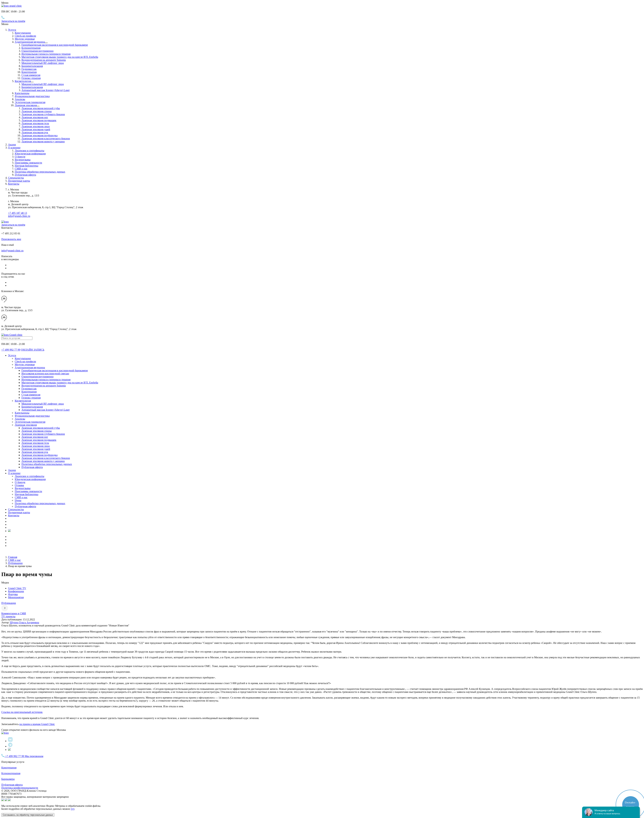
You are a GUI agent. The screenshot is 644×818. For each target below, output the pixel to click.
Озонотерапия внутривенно (37, 50)
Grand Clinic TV (17, 588)
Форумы (13, 594)
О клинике (14, 473)
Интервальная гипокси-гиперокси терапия (45, 54)
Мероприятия (16, 597)
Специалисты (16, 177)
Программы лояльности (28, 162)
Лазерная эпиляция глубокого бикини (43, 114)
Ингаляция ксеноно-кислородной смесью (45, 373)
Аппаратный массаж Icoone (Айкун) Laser (45, 90)
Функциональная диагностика (32, 96)
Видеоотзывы (23, 159)
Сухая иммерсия (30, 75)
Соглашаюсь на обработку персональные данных (28, 815)
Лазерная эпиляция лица (35, 126)
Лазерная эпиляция (26, 105)
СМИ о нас (21, 168)
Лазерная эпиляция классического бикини (45, 138)
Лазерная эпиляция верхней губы (40, 108)
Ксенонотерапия (30, 47)
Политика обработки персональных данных (40, 171)
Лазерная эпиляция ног (34, 117)
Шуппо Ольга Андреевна (24, 622)
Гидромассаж (29, 69)
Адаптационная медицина (30, 41)
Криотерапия (29, 72)
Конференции (16, 591)
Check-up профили (25, 35)
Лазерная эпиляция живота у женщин (43, 141)
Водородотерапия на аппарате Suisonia (43, 60)
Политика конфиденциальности (19, 787)
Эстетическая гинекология (30, 102)
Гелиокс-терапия (31, 78)
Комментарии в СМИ (13, 613)
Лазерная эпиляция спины (36, 111)
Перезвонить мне (11, 239)
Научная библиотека (26, 165)
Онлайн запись (32, 349)
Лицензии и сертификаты (29, 150)
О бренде (20, 156)
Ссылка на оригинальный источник (22, 712)
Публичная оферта (25, 174)
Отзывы (19, 485)
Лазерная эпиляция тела (35, 123)
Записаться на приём (13, 21)
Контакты (13, 183)
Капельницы (22, 93)
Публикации (8, 603)
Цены (18, 500)
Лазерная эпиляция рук (34, 132)
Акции (12, 144)
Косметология (23, 81)
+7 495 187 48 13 (17, 213)
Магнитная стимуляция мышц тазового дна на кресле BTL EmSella (59, 57)
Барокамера (8, 779)
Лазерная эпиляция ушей (35, 129)
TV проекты (8, 616)
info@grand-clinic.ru (19, 216)
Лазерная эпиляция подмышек (38, 120)
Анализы (20, 99)
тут (72, 808)
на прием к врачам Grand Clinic (37, 724)
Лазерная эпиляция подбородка (39, 135)
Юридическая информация (30, 153)
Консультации (23, 32)
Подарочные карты (19, 180)
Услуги (12, 29)
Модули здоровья (25, 38)
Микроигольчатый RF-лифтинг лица (42, 63)
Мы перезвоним (34, 756)
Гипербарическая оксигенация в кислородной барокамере (54, 44)
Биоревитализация (32, 66)
